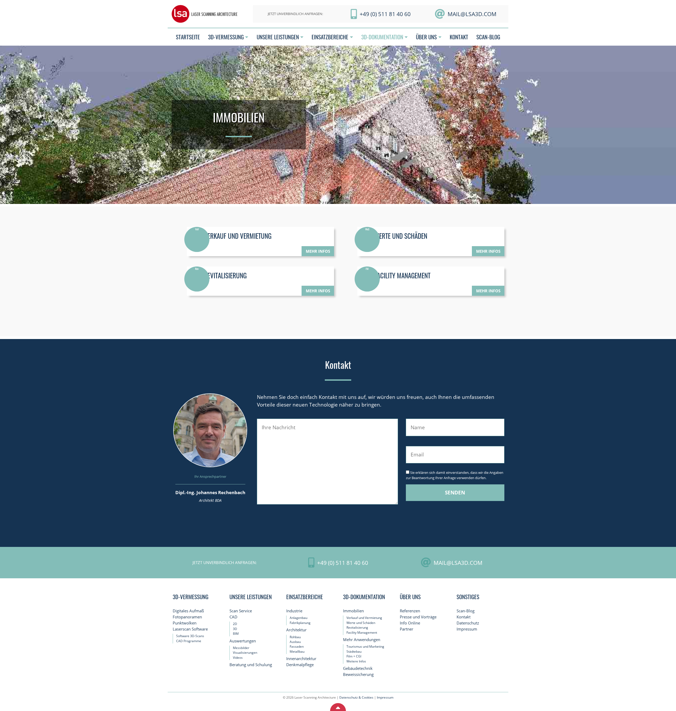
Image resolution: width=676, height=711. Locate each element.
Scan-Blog (466, 611)
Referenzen (410, 611)
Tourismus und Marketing (365, 646)
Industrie (294, 611)
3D (235, 629)
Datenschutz (468, 623)
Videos (238, 657)
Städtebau (354, 651)
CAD (233, 617)
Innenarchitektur (301, 658)
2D (235, 624)
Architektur (296, 630)
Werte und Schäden (360, 623)
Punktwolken (184, 623)
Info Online (410, 623)
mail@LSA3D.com (472, 14)
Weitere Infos (356, 661)
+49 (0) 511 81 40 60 (385, 14)
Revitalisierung (357, 627)
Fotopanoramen (187, 617)
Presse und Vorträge (418, 617)
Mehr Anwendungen (361, 639)
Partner (406, 629)
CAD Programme (188, 641)
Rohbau (295, 637)
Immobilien (353, 611)
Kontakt (464, 617)
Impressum (467, 629)
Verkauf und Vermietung (364, 617)
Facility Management (361, 632)
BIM (236, 633)
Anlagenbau (298, 617)
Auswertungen (242, 641)
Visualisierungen (245, 652)
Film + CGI (353, 656)
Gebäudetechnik (358, 668)
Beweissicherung (358, 674)
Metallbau (297, 651)
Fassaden (297, 646)
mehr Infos (318, 251)
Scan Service (240, 611)
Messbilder (241, 648)
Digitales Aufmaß (188, 611)
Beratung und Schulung (250, 664)
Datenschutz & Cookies (356, 697)
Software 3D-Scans (190, 636)
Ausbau (295, 642)
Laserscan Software (190, 629)
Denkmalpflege (300, 664)
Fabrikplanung (300, 623)
